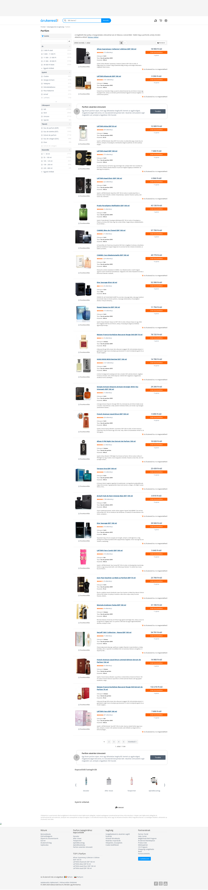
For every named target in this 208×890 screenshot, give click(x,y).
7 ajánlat (156, 529)
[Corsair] (119, 807)
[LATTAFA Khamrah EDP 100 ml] (85, 83)
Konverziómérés (144, 854)
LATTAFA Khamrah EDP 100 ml (109, 76)
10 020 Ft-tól (156, 441)
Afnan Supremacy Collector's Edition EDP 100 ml (116, 49)
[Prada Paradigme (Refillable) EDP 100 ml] (85, 212)
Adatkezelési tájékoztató (49, 882)
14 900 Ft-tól (156, 659)
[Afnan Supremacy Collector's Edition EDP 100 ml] (85, 56)
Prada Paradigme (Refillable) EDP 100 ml (113, 205)
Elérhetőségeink (46, 836)
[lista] (121, 42)
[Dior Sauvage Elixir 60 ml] (85, 289)
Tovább (158, 111)
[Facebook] (156, 883)
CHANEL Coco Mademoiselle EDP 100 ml (113, 255)
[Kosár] (160, 20)
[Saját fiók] (165, 20)
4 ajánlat (156, 693)
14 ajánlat (156, 157)
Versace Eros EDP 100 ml (106, 468)
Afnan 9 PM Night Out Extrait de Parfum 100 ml (116, 441)
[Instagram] (161, 883)
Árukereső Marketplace (146, 841)
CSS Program (142, 847)
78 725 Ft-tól (156, 334)
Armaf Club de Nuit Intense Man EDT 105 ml (115, 496)
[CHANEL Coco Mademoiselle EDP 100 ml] (85, 262)
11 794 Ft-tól (156, 307)
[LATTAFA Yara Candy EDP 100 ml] (85, 557)
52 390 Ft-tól (156, 282)
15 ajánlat (156, 393)
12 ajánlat (156, 132)
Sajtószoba (44, 845)
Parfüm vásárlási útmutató (94, 107)
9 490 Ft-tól (156, 414)
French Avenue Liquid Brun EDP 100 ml (113, 414)
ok (69, 41)
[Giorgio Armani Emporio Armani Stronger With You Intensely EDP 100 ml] (85, 393)
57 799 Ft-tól (156, 230)
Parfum (69, 877)
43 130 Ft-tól (156, 205)
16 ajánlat (156, 261)
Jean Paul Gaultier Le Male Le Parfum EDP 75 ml (116, 578)
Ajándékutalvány (79, 845)
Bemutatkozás (46, 834)
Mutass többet (93, 37)
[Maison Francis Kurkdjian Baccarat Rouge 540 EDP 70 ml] (85, 341)
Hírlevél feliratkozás (113, 838)
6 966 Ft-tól (156, 178)
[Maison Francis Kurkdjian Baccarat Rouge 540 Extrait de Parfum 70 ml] (85, 694)
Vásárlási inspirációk (113, 841)
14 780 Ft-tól (156, 359)
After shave (109, 791)
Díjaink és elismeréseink (49, 838)
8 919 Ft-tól (156, 496)
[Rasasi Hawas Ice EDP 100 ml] (85, 314)
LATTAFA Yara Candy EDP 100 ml (110, 550)
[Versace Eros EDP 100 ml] (85, 475)
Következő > (132, 742)
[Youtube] (165, 883)
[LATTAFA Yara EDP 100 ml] (85, 718)
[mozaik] (125, 42)
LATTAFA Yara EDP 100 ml (107, 711)
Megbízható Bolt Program (147, 838)
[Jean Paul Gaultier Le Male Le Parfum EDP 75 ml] (85, 584)
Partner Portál (143, 834)
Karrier (43, 841)
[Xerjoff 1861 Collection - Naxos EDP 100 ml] (85, 639)
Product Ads (142, 843)
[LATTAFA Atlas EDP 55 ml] (85, 133)
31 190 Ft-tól (156, 605)
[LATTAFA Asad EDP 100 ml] (85, 158)
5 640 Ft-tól (156, 550)
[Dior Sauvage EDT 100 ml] (85, 530)
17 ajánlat (156, 184)
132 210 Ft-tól (156, 687)
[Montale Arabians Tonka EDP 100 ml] (85, 612)
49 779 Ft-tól (156, 255)
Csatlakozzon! (144, 859)
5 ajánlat (156, 212)
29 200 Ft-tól (156, 386)
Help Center (142, 836)
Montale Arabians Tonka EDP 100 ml (111, 605)
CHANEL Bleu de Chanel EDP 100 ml (111, 230)
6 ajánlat (156, 55)
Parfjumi (80, 877)
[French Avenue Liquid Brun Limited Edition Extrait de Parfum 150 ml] (85, 666)
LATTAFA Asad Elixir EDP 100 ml (109, 178)
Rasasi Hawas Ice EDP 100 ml (108, 307)
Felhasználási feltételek (68, 882)
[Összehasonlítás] (156, 20)
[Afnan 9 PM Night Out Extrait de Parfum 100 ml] (85, 448)
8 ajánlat (156, 289)
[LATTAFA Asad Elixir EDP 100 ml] (85, 185)
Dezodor (86, 791)
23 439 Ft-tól (156, 468)
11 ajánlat (156, 611)
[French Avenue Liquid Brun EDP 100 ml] (85, 421)
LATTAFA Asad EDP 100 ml (107, 151)
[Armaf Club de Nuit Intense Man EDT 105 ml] (85, 503)
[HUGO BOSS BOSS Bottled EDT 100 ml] (85, 366)
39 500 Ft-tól (156, 523)
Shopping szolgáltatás (146, 849)
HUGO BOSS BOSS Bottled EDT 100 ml (112, 359)
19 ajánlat (156, 502)
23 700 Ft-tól (156, 577)
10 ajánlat (156, 639)
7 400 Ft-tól (156, 151)
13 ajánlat (156, 584)
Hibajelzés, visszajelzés (114, 843)
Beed (140, 851)
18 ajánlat (156, 82)
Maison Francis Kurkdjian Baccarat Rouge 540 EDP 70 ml (119, 334)
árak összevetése (156, 52)
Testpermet (132, 791)
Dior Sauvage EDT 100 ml (107, 523)
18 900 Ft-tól (156, 49)
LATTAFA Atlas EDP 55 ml (107, 126)
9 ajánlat (156, 313)
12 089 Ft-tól (156, 126)
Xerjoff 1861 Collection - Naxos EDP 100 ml (114, 632)
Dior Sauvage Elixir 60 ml (107, 282)
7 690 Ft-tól (156, 711)
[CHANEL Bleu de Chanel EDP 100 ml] (85, 237)
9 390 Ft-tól (156, 76)
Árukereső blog (46, 843)
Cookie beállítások (112, 845)
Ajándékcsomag (154, 791)
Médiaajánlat (143, 845)
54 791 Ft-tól (156, 632)
